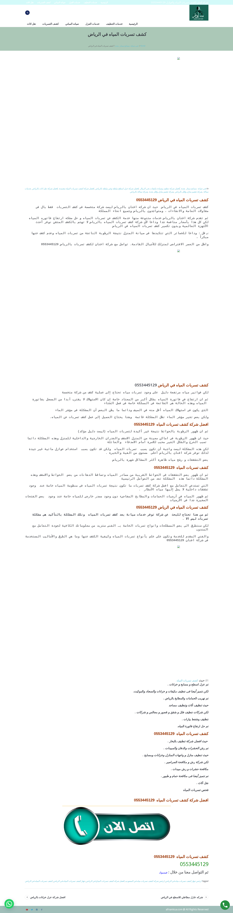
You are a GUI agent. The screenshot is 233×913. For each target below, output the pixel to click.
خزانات (173, 684)
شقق (173, 712)
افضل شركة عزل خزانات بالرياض (47, 897)
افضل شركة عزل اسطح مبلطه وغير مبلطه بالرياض (117, 188)
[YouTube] (27, 909)
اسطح (195, 684)
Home (142, 45)
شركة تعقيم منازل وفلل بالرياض (188, 191)
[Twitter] (32, 909)
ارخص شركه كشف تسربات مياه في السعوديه (144, 881)
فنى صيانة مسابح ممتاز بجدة (127, 45)
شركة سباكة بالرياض (139, 191)
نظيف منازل (194, 755)
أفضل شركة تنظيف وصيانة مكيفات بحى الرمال (160, 188)
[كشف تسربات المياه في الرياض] (116, 120)
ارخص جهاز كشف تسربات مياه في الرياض (183, 881)
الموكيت (139, 691)
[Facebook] (41, 909)
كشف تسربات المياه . (187, 680)
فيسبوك (163, 872)
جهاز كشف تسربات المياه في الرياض (69, 881)
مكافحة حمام (180, 776)
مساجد (173, 705)
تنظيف (181, 691)
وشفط (196, 719)
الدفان (181, 748)
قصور (164, 712)
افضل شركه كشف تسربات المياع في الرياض (105, 881)
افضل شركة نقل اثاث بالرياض (45, 188)
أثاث (190, 705)
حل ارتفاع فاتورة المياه (191, 726)
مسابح (184, 684)
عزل (202, 684)
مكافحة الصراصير (176, 762)
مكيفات (173, 691)
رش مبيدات (179, 769)
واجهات (179, 755)
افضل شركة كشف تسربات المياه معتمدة (76, 188)
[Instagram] (37, 909)
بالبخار (173, 741)
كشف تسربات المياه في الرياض (38, 881)
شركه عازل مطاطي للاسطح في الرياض (182, 897)
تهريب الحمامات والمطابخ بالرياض (185, 698)
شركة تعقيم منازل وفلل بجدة (161, 191)
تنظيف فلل (186, 712)
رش (192, 762)
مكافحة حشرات (198, 769)
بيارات (187, 719)
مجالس (153, 712)
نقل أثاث (203, 783)
